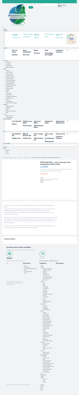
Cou (44, 298)
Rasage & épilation (46, 343)
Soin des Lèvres (46, 274)
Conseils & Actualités (28, 271)
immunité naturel (46, 326)
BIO (41, 373)
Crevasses (45, 292)
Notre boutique (27, 267)
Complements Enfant (47, 365)
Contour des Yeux (46, 275)
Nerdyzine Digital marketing (18, 384)
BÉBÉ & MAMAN (44, 355)
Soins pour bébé (46, 357)
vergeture (45, 299)
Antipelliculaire (45, 308)
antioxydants (45, 332)
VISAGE (56, 179)
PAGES (42, 377)
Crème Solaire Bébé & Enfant (48, 363)
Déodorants (45, 345)
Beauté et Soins (48, 179)
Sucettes (44, 356)
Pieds (44, 284)
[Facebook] (57, 266)
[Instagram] (60, 266)
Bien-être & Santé (46, 316)
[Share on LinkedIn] (46, 182)
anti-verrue (45, 289)
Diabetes (44, 312)
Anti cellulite (45, 291)
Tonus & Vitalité (46, 314)
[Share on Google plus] (47, 182)
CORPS (42, 281)
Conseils (42, 376)
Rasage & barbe (46, 353)
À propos (44, 379)
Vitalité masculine (46, 352)
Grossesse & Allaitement (47, 369)
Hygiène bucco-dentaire (47, 348)
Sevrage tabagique (46, 323)
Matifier (52, 179)
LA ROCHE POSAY (47, 180)
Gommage (45, 302)
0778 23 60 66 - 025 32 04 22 (49, 261)
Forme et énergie (46, 328)
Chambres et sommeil (47, 360)
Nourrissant (45, 280)
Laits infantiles (45, 370)
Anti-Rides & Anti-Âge (47, 270)
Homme (42, 350)
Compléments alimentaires (48, 335)
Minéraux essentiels (46, 318)
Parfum (44, 285)
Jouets (44, 359)
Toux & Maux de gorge (47, 321)
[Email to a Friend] (49, 182)
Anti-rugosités (45, 287)
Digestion (44, 329)
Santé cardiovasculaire (47, 322)
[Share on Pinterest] (48, 182)
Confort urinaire (46, 333)
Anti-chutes (45, 305)
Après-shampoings (46, 309)
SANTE (42, 311)
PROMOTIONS (43, 374)
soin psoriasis (45, 297)
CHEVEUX (42, 304)
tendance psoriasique (47, 301)
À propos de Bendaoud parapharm (30, 268)
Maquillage (45, 272)
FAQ (25, 270)
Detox (44, 331)
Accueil (25, 265)
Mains (44, 282)
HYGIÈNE (42, 342)
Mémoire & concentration (47, 325)
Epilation (44, 295)
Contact (25, 272)
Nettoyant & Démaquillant (47, 268)
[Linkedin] (63, 266)
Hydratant (45, 271)
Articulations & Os (46, 336)
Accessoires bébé (46, 362)
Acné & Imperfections (47, 278)
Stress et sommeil (46, 319)
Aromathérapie (45, 339)
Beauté (44, 338)
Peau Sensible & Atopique (48, 277)
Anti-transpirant (46, 288)
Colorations (45, 306)
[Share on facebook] (44, 182)
